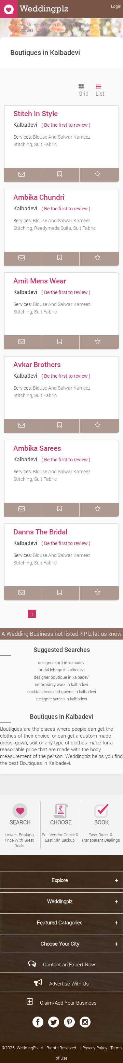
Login (116, 6)
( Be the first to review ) (66, 125)
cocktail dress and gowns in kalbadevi (61, 691)
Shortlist (99, 175)
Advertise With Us (69, 983)
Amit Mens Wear (39, 280)
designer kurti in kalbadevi (61, 662)
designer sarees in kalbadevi (61, 698)
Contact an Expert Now (69, 964)
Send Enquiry (23, 175)
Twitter (53, 1022)
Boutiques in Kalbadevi (61, 716)
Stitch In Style (35, 113)
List (100, 93)
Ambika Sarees (37, 448)
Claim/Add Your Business (68, 1002)
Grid (83, 93)
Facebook (37, 1022)
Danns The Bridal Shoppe (40, 536)
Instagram (85, 1022)
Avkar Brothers (37, 364)
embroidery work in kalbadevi (61, 684)
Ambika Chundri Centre (38, 201)
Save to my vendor (61, 175)
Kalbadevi (25, 124)
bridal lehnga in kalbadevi (62, 669)
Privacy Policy (95, 1047)
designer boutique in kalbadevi (62, 677)
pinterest (69, 1022)
